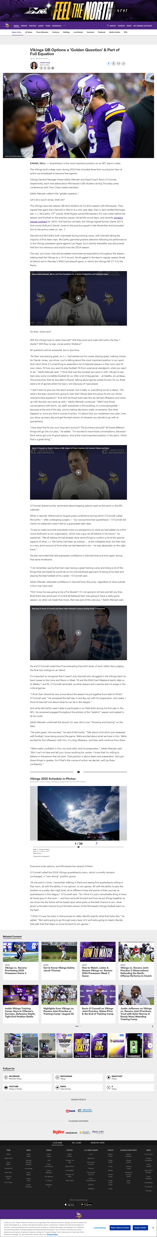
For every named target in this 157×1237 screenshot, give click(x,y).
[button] (78, 298)
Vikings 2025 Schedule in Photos (53, 778)
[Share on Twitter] (114, 65)
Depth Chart (8, 1158)
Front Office (8, 1182)
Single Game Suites (110, 1183)
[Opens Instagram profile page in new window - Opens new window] (48, 68)
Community (149, 1154)
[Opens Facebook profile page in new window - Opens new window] (41, 68)
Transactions (8, 1168)
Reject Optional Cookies (120, 1228)
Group (110, 1166)
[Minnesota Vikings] (78, 1216)
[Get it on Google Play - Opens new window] (86, 1206)
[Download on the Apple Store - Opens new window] (70, 1205)
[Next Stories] (150, 1045)
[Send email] (119, 65)
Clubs (110, 1189)
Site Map (148, 1191)
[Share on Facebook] (109, 65)
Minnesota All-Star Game (128, 1175)
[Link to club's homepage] (7, 25)
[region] (78, 1228)
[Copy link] (123, 64)
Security (91, 1184)
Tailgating (91, 1188)
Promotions (148, 1186)
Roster (8, 1154)
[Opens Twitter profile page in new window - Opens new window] (45, 68)
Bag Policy (90, 1158)
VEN (48, 1160)
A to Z (91, 1154)
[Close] (153, 1227)
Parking (90, 1168)
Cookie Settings (100, 1228)
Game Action (69, 1166)
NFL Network (49, 1176)
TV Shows (49, 1180)
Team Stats (8, 1172)
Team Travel (69, 1180)
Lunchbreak (28, 1168)
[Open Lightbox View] (78, 823)
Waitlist (110, 1170)
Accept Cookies (140, 1228)
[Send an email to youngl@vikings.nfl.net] (52, 68)
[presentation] (153, 1026)
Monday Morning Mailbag (28, 1162)
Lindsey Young (45, 62)
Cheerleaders (69, 1170)
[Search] (108, 25)
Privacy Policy (52, 1234)
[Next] (96, 843)
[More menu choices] (64, 26)
